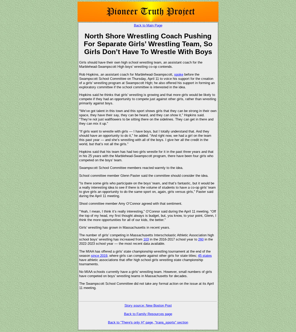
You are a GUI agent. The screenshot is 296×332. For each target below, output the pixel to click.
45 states (205, 256)
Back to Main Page (148, 25)
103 (146, 239)
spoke (178, 74)
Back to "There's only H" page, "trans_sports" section (148, 322)
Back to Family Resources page (148, 314)
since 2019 (99, 256)
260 (201, 239)
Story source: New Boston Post (148, 305)
